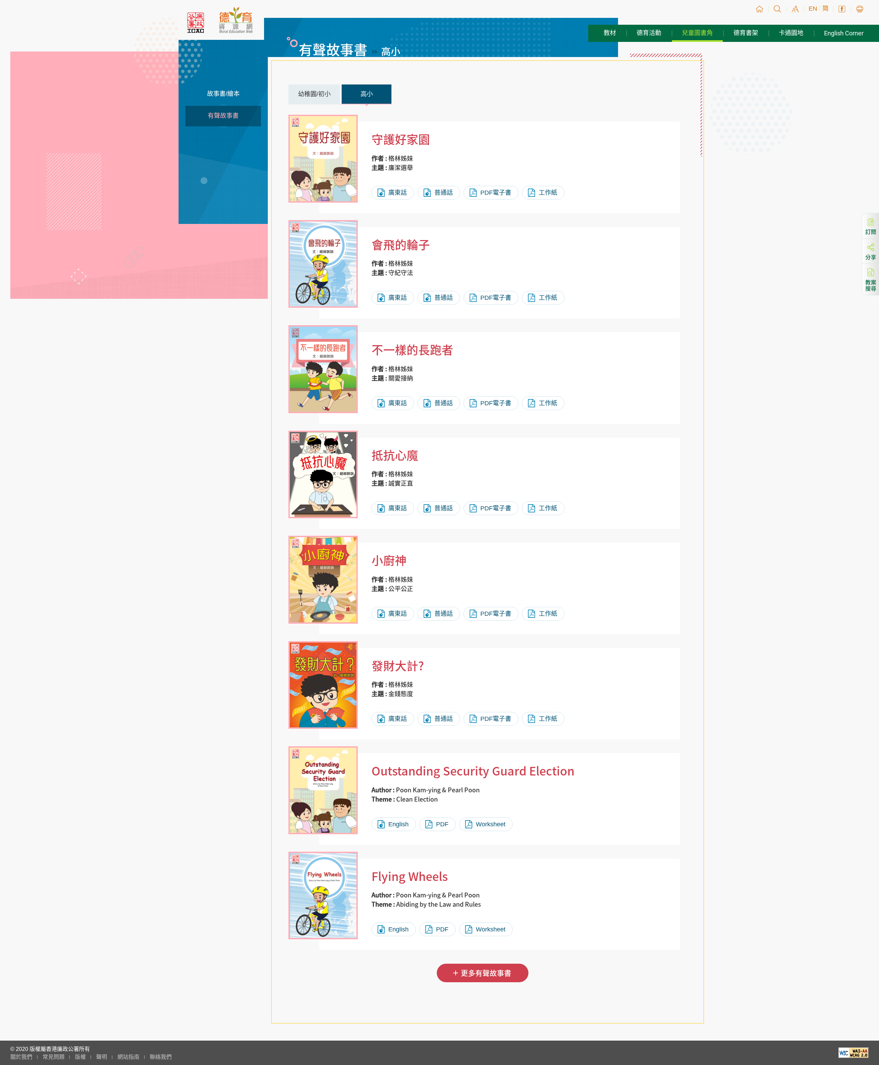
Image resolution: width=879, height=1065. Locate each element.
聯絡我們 (161, 1057)
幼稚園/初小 (314, 94)
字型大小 (795, 9)
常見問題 (54, 1057)
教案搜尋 (870, 284)
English (398, 824)
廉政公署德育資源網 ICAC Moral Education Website (235, 20)
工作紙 (548, 192)
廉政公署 (195, 22)
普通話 (443, 192)
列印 (860, 9)
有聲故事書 (223, 115)
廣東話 (397, 192)
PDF (442, 824)
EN (813, 8)
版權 (80, 1057)
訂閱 (870, 231)
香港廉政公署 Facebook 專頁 (842, 9)
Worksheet (490, 824)
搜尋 (777, 9)
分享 (870, 256)
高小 (367, 94)
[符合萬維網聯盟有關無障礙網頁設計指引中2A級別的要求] (853, 1056)
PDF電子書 (495, 192)
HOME (759, 9)
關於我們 (21, 1057)
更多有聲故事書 (486, 972)
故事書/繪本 (223, 93)
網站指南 (128, 1057)
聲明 (101, 1057)
